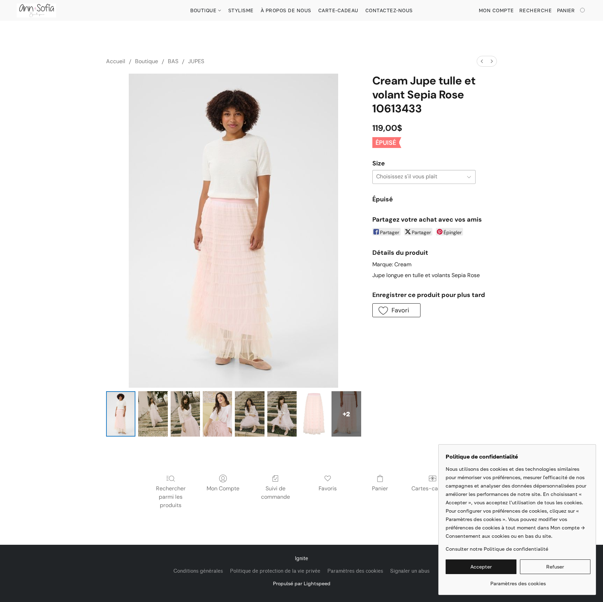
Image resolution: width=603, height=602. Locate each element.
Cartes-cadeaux (432, 488)
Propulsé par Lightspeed (301, 583)
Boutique (204, 10)
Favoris (328, 488)
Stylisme (241, 10)
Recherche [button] (535, 10)
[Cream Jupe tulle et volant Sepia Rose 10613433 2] (185, 414)
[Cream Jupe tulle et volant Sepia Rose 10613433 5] (282, 414)
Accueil (115, 61)
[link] (518, 581)
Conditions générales (198, 571)
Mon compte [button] (496, 10)
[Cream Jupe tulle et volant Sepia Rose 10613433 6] (314, 414)
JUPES (196, 61)
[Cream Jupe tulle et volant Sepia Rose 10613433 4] (249, 414)
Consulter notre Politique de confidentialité (497, 549)
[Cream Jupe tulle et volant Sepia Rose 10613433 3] (217, 414)
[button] (36, 10)
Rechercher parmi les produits (171, 497)
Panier (380, 488)
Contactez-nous (389, 10)
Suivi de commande (275, 492)
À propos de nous (286, 10)
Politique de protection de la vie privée (275, 571)
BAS (173, 61)
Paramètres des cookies (355, 571)
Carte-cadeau (338, 10)
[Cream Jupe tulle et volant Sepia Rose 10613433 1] (153, 414)
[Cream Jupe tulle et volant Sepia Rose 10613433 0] (120, 414)
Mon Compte (223, 488)
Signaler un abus (410, 571)
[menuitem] (482, 61)
